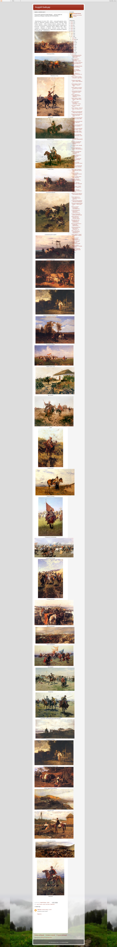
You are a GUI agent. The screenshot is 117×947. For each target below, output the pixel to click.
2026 (72, 22)
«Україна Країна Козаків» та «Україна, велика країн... (77, 92)
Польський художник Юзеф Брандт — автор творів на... (77, 204)
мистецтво (48, 904)
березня (73, 52)
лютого (73, 53)
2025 (72, 23)
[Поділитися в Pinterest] (57, 902)
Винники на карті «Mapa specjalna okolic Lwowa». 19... (77, 132)
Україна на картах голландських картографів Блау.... (76, 207)
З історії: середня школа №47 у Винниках (76, 177)
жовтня (73, 41)
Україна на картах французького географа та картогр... (77, 246)
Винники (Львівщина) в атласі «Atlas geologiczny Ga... (77, 148)
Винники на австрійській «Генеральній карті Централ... (76, 159)
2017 (72, 36)
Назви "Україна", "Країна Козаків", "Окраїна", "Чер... (76, 85)
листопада (74, 39)
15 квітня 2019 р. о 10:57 (47, 909)
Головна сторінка (50, 935)
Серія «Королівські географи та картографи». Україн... (76, 102)
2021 (72, 30)
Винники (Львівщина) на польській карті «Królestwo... (76, 156)
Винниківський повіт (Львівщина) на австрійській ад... (75, 221)
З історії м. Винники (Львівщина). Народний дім (77, 183)
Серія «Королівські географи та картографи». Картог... (76, 59)
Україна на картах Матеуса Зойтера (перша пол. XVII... (77, 63)
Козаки (40, 904)
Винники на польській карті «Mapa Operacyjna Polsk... (77, 115)
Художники (52, 904)
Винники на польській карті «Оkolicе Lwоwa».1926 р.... (77, 118)
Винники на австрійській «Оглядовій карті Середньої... (76, 152)
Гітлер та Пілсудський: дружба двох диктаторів (77, 214)
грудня (73, 37)
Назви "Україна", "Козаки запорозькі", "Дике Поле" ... (77, 77)
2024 (72, 25)
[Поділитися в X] (54, 902)
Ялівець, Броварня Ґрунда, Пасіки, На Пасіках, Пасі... (77, 67)
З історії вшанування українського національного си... (76, 211)
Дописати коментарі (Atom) (46, 937)
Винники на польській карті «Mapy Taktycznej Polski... (77, 122)
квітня (73, 50)
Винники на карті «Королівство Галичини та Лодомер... (77, 174)
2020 (72, 31)
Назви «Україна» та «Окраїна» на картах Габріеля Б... (76, 95)
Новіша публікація (39, 935)
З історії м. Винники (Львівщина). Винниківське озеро (76, 242)
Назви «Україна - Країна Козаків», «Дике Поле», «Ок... (77, 99)
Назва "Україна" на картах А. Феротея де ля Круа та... (77, 88)
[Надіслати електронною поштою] (52, 902)
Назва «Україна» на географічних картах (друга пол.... (76, 198)
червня (73, 47)
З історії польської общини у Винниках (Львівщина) (77, 201)
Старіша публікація (61, 935)
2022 (72, 28)
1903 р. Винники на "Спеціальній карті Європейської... (76, 231)
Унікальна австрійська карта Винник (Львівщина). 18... (76, 228)
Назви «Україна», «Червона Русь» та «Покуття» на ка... (77, 109)
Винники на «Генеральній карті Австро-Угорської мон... (77, 166)
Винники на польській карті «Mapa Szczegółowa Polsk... (77, 125)
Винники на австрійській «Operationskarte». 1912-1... (77, 135)
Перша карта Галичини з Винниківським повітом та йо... (77, 170)
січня (73, 252)
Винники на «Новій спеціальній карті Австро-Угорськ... (77, 163)
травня (73, 49)
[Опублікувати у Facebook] (56, 902)
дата (38, 904)
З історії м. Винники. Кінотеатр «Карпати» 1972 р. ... (76, 180)
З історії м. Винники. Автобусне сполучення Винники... (77, 190)
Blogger (66, 942)
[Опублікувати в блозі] (53, 902)
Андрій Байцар (42, 7)
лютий (44, 904)
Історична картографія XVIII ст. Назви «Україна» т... (77, 81)
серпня (73, 44)
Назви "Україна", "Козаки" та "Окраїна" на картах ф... (77, 235)
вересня (73, 42)
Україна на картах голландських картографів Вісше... (76, 238)
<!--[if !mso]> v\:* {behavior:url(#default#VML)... (77, 139)
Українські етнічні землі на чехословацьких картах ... (77, 194)
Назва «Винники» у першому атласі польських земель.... (76, 217)
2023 (72, 26)
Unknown (39, 909)
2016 (72, 254)
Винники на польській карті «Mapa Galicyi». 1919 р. (77, 129)
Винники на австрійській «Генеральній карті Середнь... (76, 142)
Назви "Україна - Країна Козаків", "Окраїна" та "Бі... (76, 187)
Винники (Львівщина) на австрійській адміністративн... (76, 224)
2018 (72, 34)
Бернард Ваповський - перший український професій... (76, 249)
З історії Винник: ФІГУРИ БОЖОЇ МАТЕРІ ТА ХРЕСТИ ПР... (76, 56)
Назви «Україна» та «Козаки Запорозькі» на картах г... (77, 74)
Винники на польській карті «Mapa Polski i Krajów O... (77, 112)
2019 (72, 33)
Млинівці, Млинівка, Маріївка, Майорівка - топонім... (76, 70)
